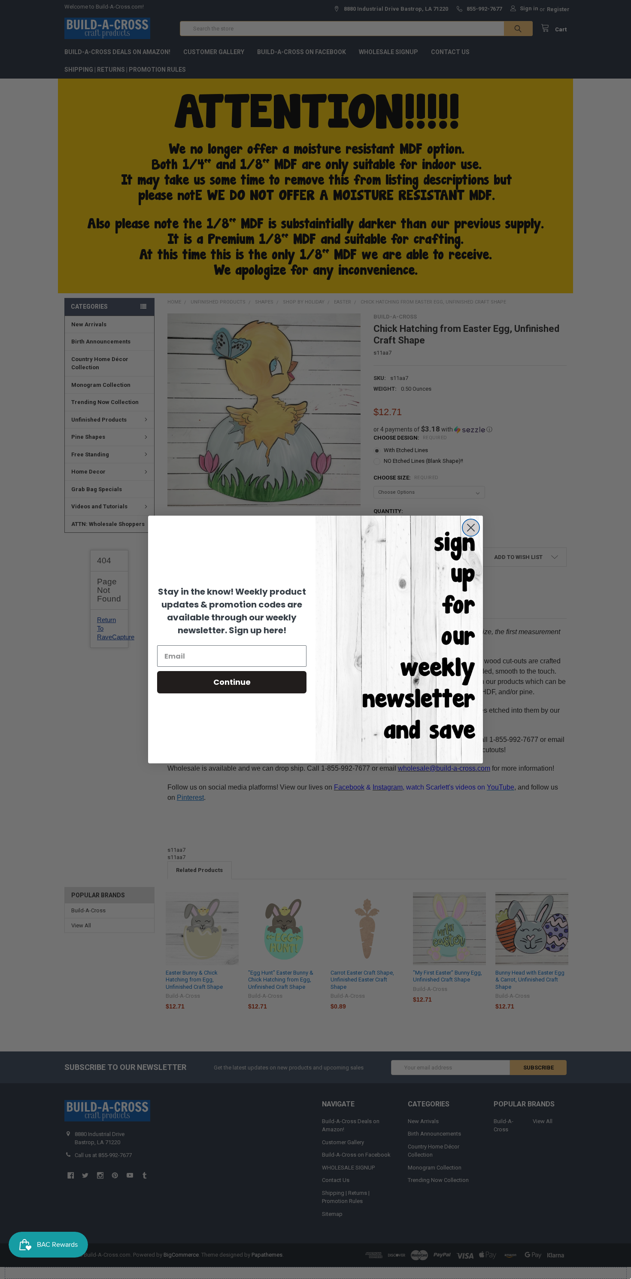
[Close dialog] (470, 527)
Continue (232, 682)
